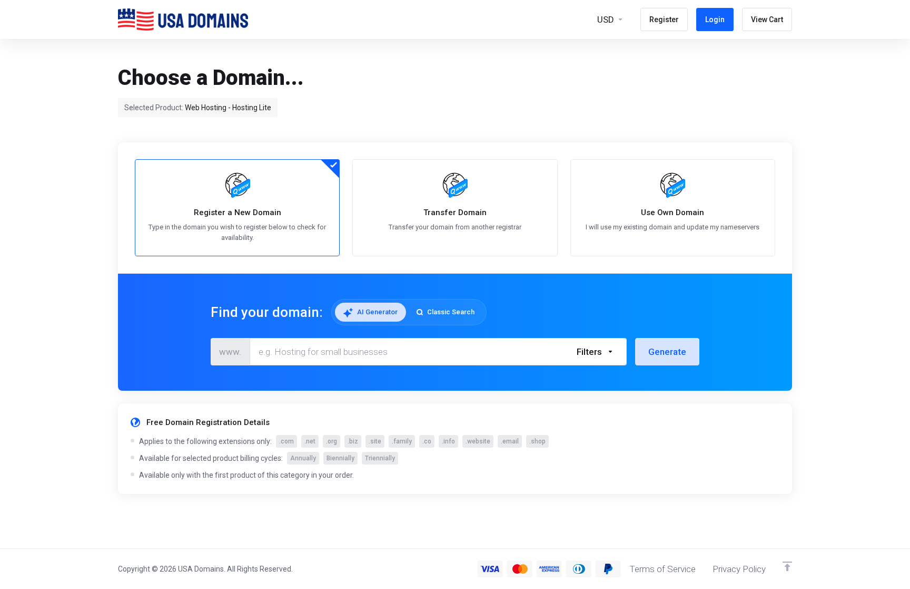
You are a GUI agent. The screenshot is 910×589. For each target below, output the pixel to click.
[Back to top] (787, 566)
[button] (595, 351)
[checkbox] (646, 395)
